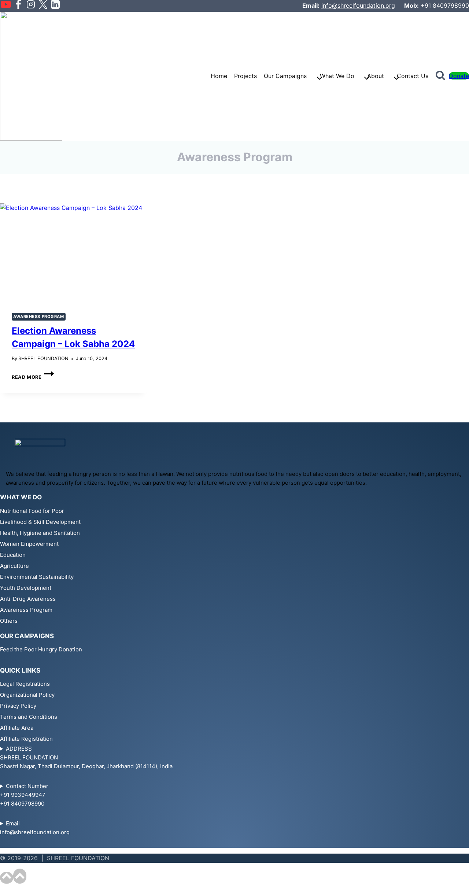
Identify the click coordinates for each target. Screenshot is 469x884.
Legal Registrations (25, 683)
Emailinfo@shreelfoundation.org (35, 828)
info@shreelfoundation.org (358, 5)
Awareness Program (38, 316)
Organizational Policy (27, 694)
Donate (459, 75)
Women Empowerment (29, 543)
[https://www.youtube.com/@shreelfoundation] (6, 6)
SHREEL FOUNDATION (43, 358)
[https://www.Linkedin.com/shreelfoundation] (55, 6)
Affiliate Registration (26, 738)
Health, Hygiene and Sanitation (40, 532)
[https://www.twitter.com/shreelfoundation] (43, 6)
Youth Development (25, 587)
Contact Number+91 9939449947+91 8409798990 (24, 795)
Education (13, 554)
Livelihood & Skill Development (40, 521)
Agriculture (14, 565)
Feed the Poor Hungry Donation (41, 649)
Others (9, 620)
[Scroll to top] (6, 878)
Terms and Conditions (28, 716)
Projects (245, 75)
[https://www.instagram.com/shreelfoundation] (31, 6)
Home (219, 75)
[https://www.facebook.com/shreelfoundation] (18, 6)
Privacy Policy (18, 705)
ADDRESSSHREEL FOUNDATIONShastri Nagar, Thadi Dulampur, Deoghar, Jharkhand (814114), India (86, 757)
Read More (33, 377)
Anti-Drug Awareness (28, 598)
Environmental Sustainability (37, 576)
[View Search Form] (440, 76)
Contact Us (412, 75)
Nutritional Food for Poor (32, 510)
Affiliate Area (16, 727)
